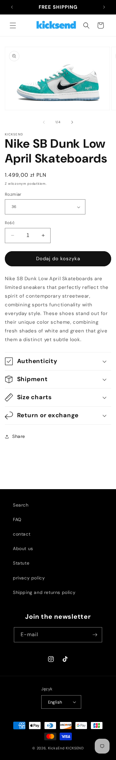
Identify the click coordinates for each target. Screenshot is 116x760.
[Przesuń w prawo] (72, 122)
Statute (21, 563)
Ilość (10, 222)
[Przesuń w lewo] (44, 122)
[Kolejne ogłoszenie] (104, 7)
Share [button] (18, 436)
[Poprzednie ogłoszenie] (12, 7)
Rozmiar (13, 194)
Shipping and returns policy (44, 592)
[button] (13, 25)
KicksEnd (56, 748)
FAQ (17, 519)
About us (23, 548)
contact (21, 534)
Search (21, 505)
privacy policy (29, 578)
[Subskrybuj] (95, 634)
